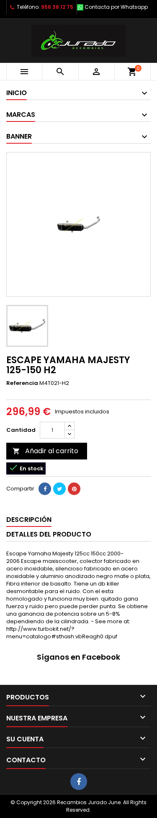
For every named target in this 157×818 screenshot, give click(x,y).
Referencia (22, 383)
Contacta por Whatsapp (116, 6)
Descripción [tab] (28, 519)
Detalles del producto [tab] (48, 534)
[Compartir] (45, 489)
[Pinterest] (74, 489)
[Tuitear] (59, 489)
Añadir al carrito (45, 451)
